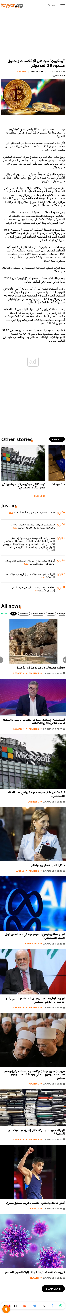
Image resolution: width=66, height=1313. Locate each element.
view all (57, 439)
